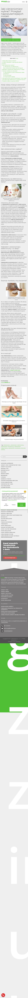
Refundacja (4, 516)
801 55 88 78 (7, 625)
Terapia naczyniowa (6, 522)
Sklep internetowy (10, 557)
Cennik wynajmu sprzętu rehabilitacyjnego (13, 614)
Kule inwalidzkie (5, 485)
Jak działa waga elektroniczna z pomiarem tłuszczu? (14, 79)
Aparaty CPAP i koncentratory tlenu (11, 465)
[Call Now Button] (3, 995)
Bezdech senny (5, 473)
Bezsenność (4, 475)
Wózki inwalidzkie (6, 530)
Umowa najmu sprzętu (7, 606)
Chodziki (3, 477)
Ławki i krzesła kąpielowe (8, 532)
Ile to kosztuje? (7, 75)
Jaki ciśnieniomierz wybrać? (8, 65)
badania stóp (4, 468)
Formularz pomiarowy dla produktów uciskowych (11, 609)
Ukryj (17, 58)
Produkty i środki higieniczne (9, 510)
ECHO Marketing (16, 641)
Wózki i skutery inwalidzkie (8, 529)
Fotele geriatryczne (6, 482)
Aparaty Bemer (5, 591)
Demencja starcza (6, 478)
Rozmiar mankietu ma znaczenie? (9, 71)
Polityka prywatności (12, 500)
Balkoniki (3, 471)
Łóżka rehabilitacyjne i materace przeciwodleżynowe (10, 536)
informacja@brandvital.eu (10, 628)
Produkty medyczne (6, 513)
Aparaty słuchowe (6, 466)
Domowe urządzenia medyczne (9, 480)
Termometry (4, 523)
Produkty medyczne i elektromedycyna (11, 515)
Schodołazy (4, 598)
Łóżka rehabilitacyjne (7, 534)
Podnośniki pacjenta (6, 596)
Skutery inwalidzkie (6, 518)
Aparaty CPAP (4, 589)
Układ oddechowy (6, 525)
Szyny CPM (3, 520)
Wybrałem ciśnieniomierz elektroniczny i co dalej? (13, 69)
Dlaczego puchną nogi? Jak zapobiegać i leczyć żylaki (14, 78)
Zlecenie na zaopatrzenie (8, 612)
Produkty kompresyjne (7, 511)
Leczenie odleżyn (5, 487)
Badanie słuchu (5, 470)
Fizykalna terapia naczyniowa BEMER (10, 81)
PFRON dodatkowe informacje (9, 611)
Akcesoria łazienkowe (7, 463)
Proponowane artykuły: (9, 76)
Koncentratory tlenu (7, 484)
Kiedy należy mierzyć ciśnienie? (9, 60)
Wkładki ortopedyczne (7, 527)
